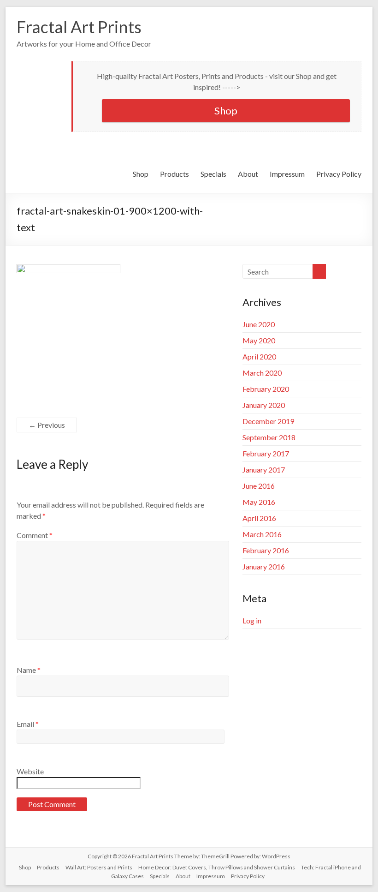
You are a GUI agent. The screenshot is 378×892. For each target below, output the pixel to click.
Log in (251, 620)
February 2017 (265, 453)
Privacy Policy (338, 173)
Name (29, 669)
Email (28, 723)
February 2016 (265, 550)
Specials (213, 173)
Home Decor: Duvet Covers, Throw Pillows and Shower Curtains (216, 867)
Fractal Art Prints (79, 27)
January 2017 (263, 469)
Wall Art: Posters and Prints (98, 867)
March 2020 (262, 372)
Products (174, 173)
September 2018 (268, 437)
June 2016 (258, 485)
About (248, 173)
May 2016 (258, 501)
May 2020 (258, 340)
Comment (35, 535)
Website (30, 771)
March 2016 (262, 534)
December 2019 (268, 421)
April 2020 (259, 356)
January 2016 (263, 566)
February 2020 (265, 388)
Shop (225, 110)
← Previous (47, 424)
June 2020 (258, 324)
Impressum (287, 173)
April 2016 (259, 518)
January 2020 (263, 405)
